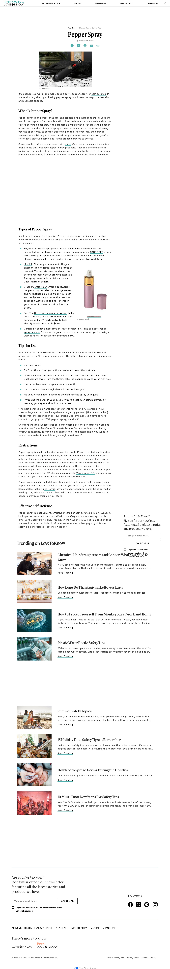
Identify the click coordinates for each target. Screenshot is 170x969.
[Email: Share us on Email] (91, 46)
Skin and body (126, 3)
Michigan (77, 469)
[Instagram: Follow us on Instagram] (155, 905)
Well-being (152, 3)
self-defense (98, 93)
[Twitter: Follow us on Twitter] (139, 905)
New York (92, 455)
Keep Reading (65, 572)
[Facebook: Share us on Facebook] (72, 46)
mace (68, 144)
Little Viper (40, 286)
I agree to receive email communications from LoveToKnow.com (138, 553)
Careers (95, 927)
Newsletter (61, 927)
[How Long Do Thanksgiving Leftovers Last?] (34, 591)
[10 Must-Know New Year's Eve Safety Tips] (34, 803)
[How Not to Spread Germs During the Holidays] (34, 774)
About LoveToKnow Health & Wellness (32, 927)
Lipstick (28, 264)
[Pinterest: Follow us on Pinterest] (147, 905)
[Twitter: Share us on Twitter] (78, 46)
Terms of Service (148, 957)
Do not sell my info (115, 957)
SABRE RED (96, 251)
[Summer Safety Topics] (34, 717)
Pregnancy (100, 3)
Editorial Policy (79, 927)
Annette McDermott (86, 40)
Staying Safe (84, 28)
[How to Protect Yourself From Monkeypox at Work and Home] (34, 620)
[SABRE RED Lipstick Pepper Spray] (94, 263)
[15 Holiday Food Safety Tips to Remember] (34, 746)
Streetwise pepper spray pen (50, 312)
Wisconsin (42, 462)
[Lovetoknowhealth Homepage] (14, 3)
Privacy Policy (132, 957)
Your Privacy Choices (87, 968)
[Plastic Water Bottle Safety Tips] (34, 649)
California (49, 488)
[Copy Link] (98, 46)
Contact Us (109, 927)
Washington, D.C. (85, 472)
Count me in (142, 543)
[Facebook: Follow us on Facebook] (131, 905)
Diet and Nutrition (50, 3)
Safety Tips (96, 28)
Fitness (77, 3)
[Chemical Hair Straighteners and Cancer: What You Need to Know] (34, 563)
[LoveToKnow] (22, 944)
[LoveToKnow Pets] (47, 944)
